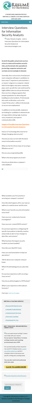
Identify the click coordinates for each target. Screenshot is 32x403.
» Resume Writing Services (13, 306)
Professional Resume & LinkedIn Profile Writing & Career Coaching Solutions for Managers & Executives (16, 5)
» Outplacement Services (13, 313)
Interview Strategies (14, 293)
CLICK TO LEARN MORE (16, 367)
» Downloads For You (11, 320)
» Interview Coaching (11, 316)
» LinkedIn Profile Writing (13, 309)
